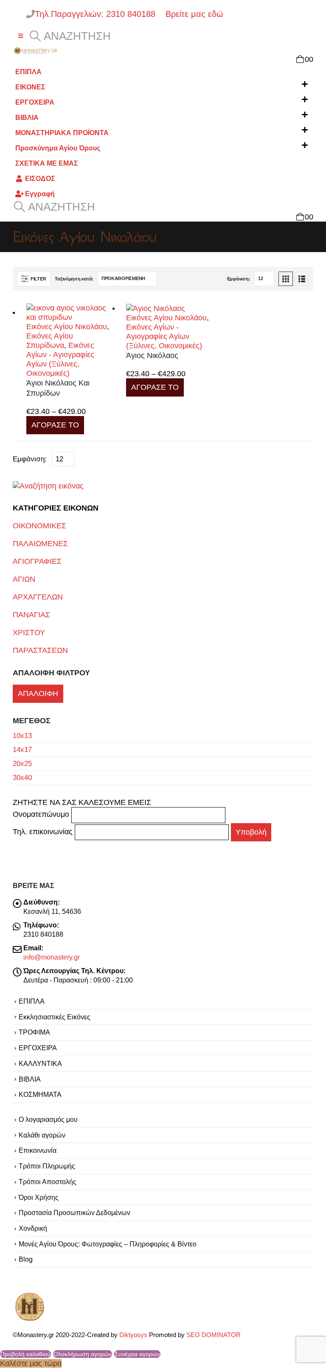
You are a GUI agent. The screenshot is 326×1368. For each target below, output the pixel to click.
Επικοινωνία (37, 1150)
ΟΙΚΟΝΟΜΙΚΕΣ (39, 526)
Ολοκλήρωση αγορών (82, 1354)
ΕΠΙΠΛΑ (28, 71)
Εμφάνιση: (238, 278)
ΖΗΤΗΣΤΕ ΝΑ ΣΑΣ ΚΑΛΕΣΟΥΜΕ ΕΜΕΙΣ (82, 802)
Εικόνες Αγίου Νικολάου (66, 326)
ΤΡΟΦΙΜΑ (34, 1032)
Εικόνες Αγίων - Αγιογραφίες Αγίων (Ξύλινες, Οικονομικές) (164, 336)
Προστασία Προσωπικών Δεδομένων (74, 1212)
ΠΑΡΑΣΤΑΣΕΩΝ (40, 650)
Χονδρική (33, 1228)
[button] (20, 36)
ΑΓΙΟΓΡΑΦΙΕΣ (37, 561)
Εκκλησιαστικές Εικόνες (54, 1017)
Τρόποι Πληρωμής (47, 1166)
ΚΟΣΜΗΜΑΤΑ (40, 1094)
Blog (26, 1259)
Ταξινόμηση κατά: (74, 278)
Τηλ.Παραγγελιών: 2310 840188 (99, 14)
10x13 (22, 736)
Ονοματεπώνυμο (42, 814)
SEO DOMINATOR (213, 1335)
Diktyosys (133, 1335)
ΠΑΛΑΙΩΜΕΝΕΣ (40, 543)
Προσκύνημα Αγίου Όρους (57, 148)
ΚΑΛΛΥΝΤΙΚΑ (40, 1063)
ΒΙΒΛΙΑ (27, 117)
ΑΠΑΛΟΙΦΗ (38, 693)
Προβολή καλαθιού (25, 1354)
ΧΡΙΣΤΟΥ (29, 632)
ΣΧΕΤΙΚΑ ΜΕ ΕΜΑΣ (46, 163)
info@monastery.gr (51, 957)
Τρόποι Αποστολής (47, 1181)
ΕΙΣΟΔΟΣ (40, 178)
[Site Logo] (36, 51)
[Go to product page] (69, 312)
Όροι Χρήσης (39, 1197)
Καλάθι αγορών (42, 1135)
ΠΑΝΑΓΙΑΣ (31, 614)
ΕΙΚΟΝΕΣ (30, 87)
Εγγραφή (40, 193)
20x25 (22, 764)
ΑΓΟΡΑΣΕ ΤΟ (55, 425)
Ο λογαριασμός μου (48, 1119)
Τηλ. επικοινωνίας (44, 832)
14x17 (22, 750)
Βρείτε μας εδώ (193, 14)
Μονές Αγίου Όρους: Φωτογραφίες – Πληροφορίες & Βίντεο (108, 1244)
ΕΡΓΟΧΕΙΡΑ (34, 102)
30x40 (22, 778)
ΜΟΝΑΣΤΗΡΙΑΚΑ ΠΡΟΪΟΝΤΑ (62, 132)
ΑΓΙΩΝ (24, 579)
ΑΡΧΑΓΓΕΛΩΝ (38, 597)
